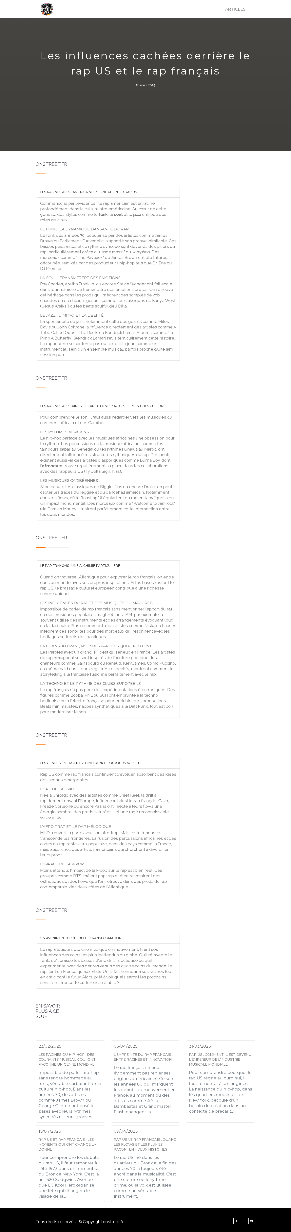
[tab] (108, 192)
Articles (235, 9)
